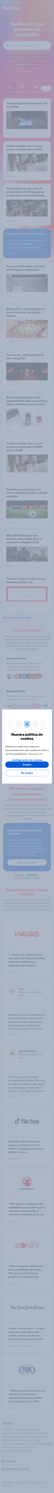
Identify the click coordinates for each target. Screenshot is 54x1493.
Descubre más (36, 754)
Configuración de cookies (27, 760)
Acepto (27, 764)
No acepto (27, 773)
